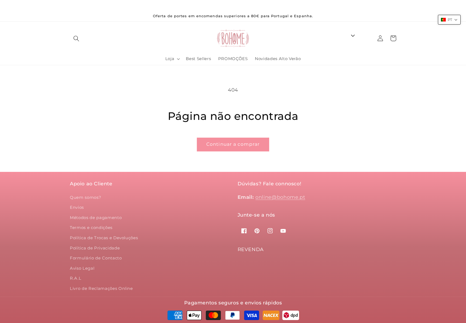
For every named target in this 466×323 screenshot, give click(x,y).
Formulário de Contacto (96, 258)
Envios (77, 207)
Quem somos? (85, 197)
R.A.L (75, 278)
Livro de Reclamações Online (101, 288)
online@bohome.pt (280, 197)
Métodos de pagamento (96, 217)
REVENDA (251, 249)
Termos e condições (91, 227)
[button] (76, 38)
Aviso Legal (82, 268)
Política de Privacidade (95, 248)
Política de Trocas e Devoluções (104, 237)
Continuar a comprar (233, 144)
